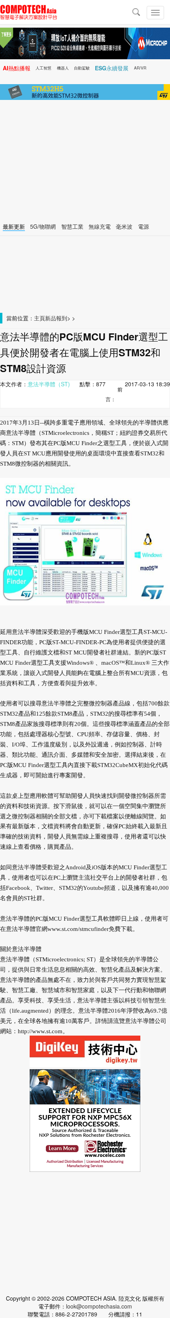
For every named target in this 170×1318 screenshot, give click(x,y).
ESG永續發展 (111, 68)
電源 (143, 226)
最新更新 (14, 226)
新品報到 (56, 318)
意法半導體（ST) (49, 384)
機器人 (63, 68)
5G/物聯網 (43, 226)
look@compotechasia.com (99, 1306)
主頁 (39, 318)
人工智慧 (43, 68)
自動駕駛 (82, 68)
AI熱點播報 (16, 68)
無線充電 (100, 226)
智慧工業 (72, 226)
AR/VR (140, 68)
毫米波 (124, 226)
